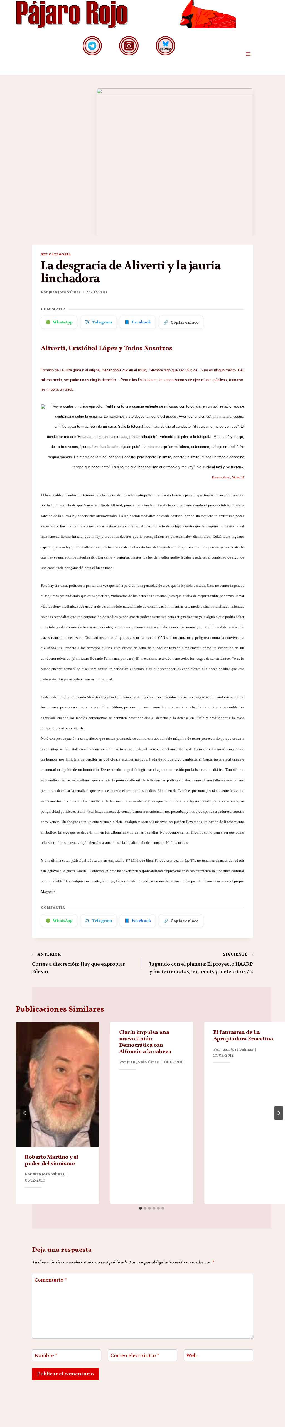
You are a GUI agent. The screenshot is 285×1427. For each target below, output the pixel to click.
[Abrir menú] (248, 54)
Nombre (46, 1355)
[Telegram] (92, 45)
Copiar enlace (181, 322)
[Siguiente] (278, 1113)
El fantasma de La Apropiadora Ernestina (243, 1036)
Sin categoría (56, 254)
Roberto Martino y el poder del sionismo (51, 1160)
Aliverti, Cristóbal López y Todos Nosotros (106, 348)
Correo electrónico (134, 1355)
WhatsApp (59, 322)
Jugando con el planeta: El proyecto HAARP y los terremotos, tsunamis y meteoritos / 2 (201, 963)
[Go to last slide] (24, 1113)
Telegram (98, 322)
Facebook (137, 322)
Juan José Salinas (64, 291)
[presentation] (57, 1084)
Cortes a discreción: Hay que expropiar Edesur (78, 963)
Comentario (51, 1280)
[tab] (140, 1208)
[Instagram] (128, 45)
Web (191, 1355)
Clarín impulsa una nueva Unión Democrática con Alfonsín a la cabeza (145, 1042)
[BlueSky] (165, 45)
